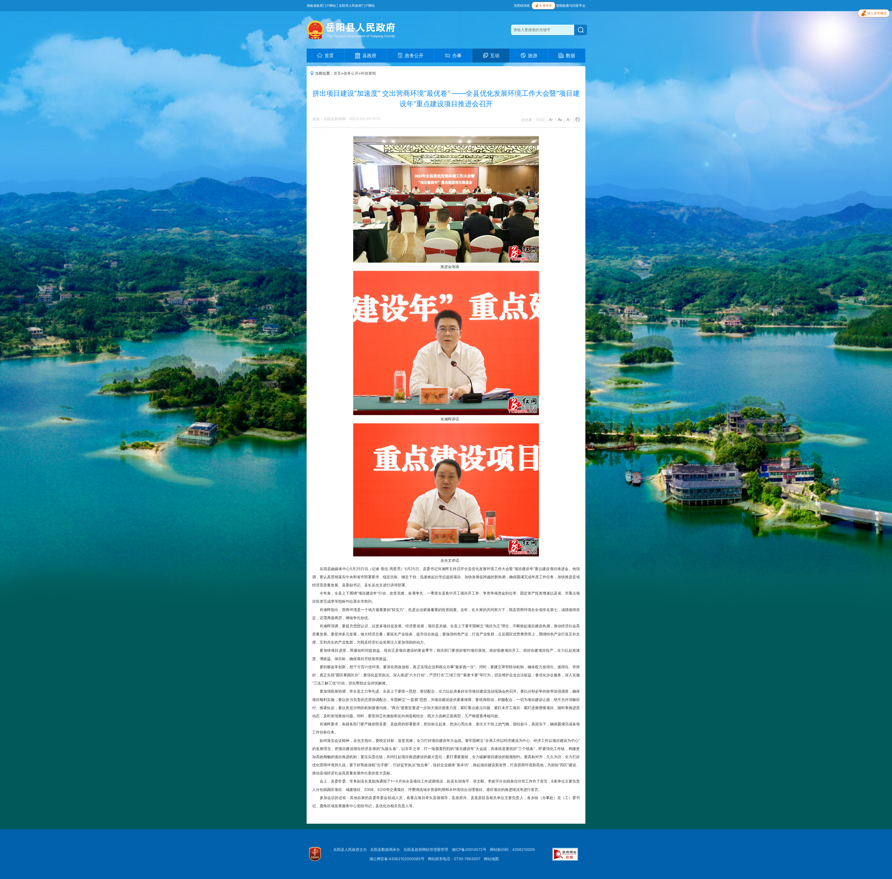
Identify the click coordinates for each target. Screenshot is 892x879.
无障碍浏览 (522, 5)
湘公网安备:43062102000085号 (396, 858)
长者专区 (545, 5)
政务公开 (351, 73)
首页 (337, 73)
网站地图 (491, 858)
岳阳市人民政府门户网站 (357, 5)
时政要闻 (368, 73)
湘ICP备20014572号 (469, 849)
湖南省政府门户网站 (321, 5)
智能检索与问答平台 (570, 5)
